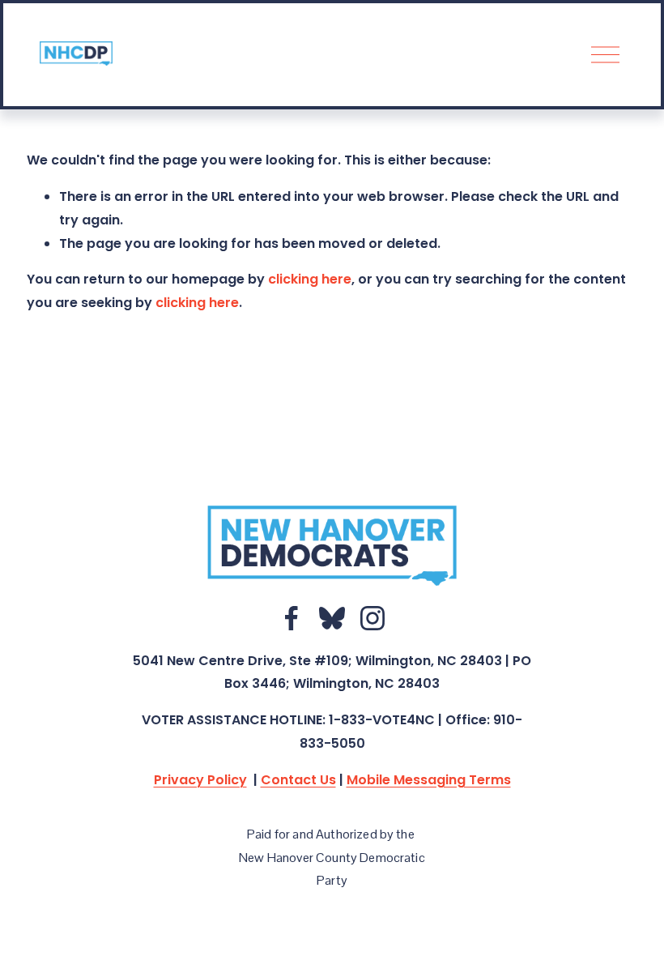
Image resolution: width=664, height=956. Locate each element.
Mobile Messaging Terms (429, 779)
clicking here (309, 279)
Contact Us (298, 779)
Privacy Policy (200, 779)
